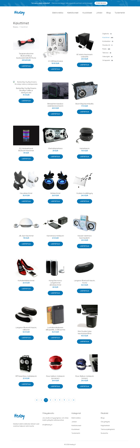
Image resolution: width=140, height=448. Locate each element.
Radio (106, 49)
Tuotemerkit (120, 13)
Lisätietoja (26, 66)
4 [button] (59, 400)
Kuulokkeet (87, 13)
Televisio (106, 53)
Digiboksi (107, 34)
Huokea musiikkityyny (84, 193)
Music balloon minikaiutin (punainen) (55, 377)
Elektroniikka (57, 13)
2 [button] (50, 400)
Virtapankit (107, 60)
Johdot (99, 13)
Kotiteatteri (107, 41)
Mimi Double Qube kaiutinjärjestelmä (84, 332)
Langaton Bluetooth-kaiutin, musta (84, 282)
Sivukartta (104, 433)
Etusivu (15, 27)
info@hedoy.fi (47, 425)
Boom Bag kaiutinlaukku (85, 104)
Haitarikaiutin (85, 148)
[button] (69, 400)
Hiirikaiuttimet (55, 193)
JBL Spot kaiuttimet (26, 236)
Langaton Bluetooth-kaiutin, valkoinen (26, 328)
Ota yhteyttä (105, 422)
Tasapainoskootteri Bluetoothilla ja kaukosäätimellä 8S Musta (26, 56)
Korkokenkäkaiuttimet (26, 281)
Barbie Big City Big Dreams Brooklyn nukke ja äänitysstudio (26, 90)
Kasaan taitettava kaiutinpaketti (85, 237)
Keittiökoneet (72, 13)
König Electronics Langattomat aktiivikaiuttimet (55, 283)
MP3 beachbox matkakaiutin (26, 376)
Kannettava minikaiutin (55, 236)
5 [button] (64, 400)
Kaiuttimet (107, 37)
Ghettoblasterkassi (55, 148)
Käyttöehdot (105, 425)
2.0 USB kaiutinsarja (55, 61)
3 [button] (55, 400)
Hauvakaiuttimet (26, 193)
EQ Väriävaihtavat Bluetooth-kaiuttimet (26, 149)
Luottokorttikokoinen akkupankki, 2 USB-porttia (55, 328)
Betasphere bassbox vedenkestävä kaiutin (55, 105)
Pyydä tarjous (101, 3)
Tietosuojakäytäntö (108, 429)
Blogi (108, 13)
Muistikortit (107, 45)
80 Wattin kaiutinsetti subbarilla (85, 55)
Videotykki (107, 56)
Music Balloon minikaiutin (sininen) (84, 377)
